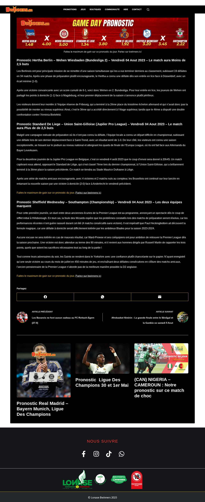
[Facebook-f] (83, 454)
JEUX (83, 9)
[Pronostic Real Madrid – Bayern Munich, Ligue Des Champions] (44, 370)
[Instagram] (16, 3)
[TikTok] (21, 3)
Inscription (186, 2)
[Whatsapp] (121, 454)
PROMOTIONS (70, 9)
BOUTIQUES (95, 9)
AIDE (125, 9)
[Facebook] (11, 3)
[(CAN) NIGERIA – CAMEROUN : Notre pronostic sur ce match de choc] (161, 358)
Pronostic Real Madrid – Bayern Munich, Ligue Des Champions (42, 409)
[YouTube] (30, 3)
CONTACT (137, 9)
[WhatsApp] (26, 3)
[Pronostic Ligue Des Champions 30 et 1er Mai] (102, 358)
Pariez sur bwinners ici (129, 51)
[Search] (148, 9)
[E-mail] (159, 297)
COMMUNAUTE (112, 9)
